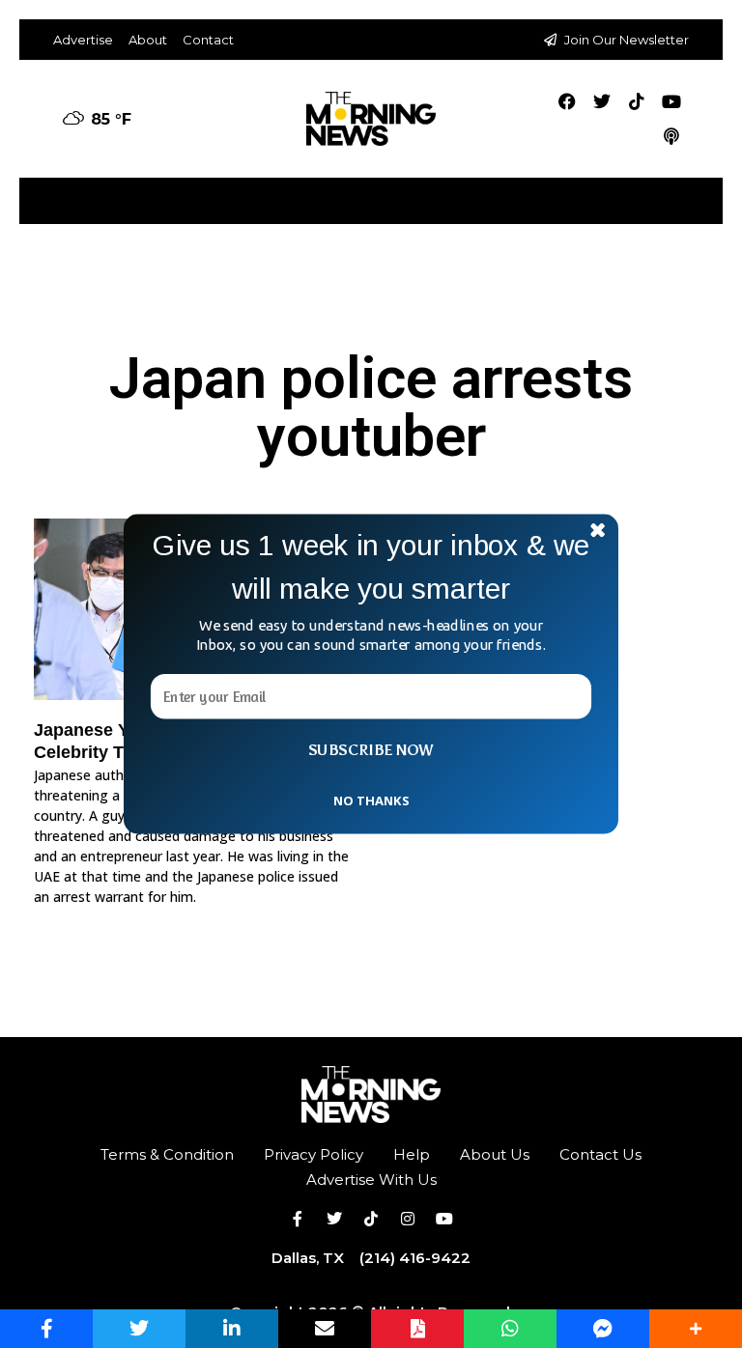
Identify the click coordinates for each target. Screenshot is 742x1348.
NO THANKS (371, 799)
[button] (371, 567)
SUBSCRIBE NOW (371, 750)
